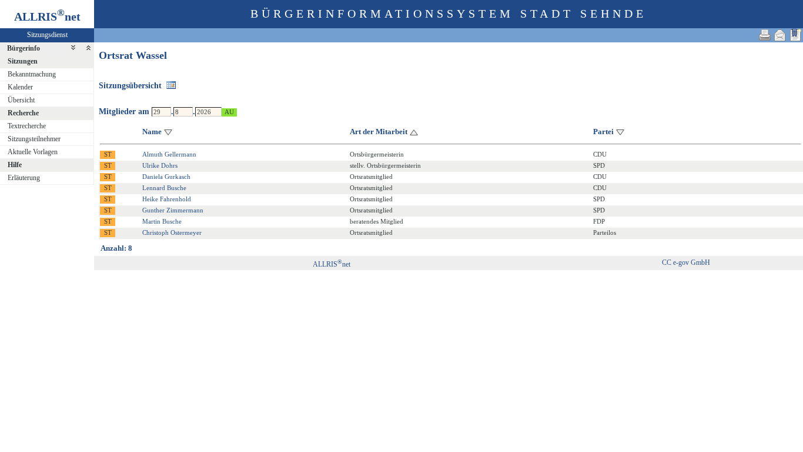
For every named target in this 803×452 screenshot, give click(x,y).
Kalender (20, 87)
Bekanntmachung (32, 74)
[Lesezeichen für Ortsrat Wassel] (795, 35)
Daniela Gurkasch (166, 176)
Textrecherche (27, 126)
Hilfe (15, 165)
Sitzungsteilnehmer (34, 139)
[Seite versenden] (780, 35)
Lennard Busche (164, 187)
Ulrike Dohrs (160, 165)
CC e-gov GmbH (686, 262)
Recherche (23, 113)
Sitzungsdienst (47, 35)
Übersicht (21, 100)
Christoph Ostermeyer (172, 232)
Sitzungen (23, 61)
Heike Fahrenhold (166, 198)
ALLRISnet (331, 264)
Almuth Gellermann (169, 154)
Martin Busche (162, 221)
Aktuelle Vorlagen (33, 152)
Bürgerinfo (23, 48)
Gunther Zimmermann (172, 210)
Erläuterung (24, 178)
